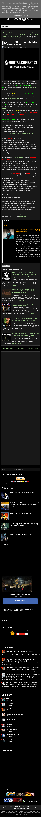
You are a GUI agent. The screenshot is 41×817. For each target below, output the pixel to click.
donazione (22, 216)
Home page (20, 348)
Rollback (17, 36)
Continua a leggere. (12, 285)
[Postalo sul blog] (5, 266)
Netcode (18, 34)
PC (13, 36)
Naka (7, 699)
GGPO (31, 32)
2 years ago (33, 686)
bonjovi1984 (9, 674)
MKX (4, 34)
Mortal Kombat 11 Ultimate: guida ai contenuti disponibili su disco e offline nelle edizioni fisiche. (24, 504)
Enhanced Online (24, 32)
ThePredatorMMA (11, 729)
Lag (35, 32)
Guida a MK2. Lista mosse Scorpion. (21, 513)
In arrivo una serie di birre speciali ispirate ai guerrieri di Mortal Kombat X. (24, 304)
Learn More (17, 15)
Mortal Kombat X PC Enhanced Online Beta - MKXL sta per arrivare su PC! (19, 43)
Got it (26, 15)
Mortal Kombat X (10, 34)
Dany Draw (9, 683)
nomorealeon (10, 740)
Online (36, 34)
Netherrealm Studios (27, 34)
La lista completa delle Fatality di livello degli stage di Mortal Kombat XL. (24, 524)
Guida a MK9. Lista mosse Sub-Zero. (21, 534)
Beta (17, 32)
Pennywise (9, 724)
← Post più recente (7, 348)
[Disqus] (20, 380)
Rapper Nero (9, 651)
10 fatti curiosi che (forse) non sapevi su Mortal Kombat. (15, 671)
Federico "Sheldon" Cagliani (14, 714)
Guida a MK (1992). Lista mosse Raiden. (22, 492)
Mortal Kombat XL (13, 98)
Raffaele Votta (10, 719)
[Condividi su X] (7, 266)
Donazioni (32, 483)
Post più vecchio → (33, 348)
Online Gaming (7, 36)
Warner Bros (23, 36)
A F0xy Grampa (11, 32)
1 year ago (21, 656)
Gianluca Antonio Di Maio (13, 735)
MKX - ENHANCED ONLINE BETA (20, 134)
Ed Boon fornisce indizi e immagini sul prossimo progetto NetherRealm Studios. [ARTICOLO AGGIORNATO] (24, 290)
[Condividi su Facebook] (9, 266)
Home (4, 32)
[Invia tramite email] (3, 266)
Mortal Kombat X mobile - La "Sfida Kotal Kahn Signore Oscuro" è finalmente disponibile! (25, 334)
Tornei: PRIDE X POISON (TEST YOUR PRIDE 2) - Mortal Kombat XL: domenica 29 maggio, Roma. (25, 320)
